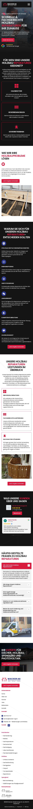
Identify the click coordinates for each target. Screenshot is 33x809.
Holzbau (4, 756)
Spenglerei (5, 777)
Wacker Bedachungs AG (15, 802)
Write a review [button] (17, 513)
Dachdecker (5, 732)
